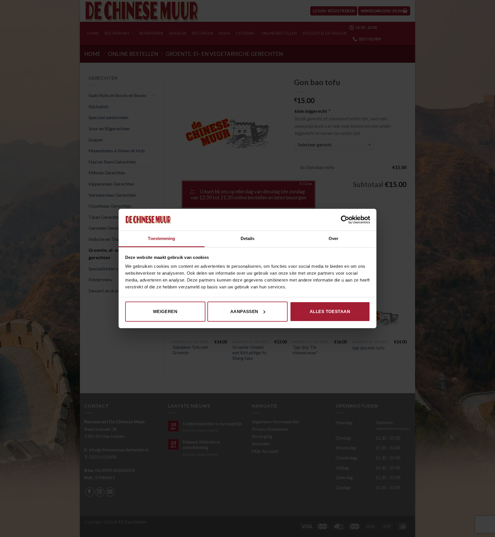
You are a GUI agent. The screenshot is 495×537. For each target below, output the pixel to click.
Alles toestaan (330, 311)
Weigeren (165, 311)
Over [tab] (333, 238)
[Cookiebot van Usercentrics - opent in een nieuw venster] (345, 219)
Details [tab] (248, 238)
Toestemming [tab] (161, 238)
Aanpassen (244, 311)
